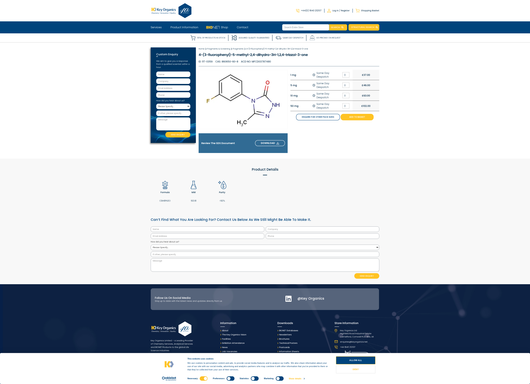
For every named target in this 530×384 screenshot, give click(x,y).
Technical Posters (288, 343)
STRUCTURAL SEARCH (362, 27)
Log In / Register (341, 10)
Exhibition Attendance (233, 343)
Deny (356, 369)
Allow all (355, 360)
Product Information (184, 27)
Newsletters (285, 334)
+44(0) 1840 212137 (311, 10)
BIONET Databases (288, 330)
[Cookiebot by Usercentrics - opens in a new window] (169, 379)
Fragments (238, 48)
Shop (224, 27)
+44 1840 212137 (347, 347)
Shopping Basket (370, 10)
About (225, 330)
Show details (295, 378)
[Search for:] (305, 27)
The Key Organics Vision (234, 334)
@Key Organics (310, 298)
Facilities (226, 338)
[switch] (230, 378)
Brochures (284, 338)
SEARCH (335, 27)
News (225, 347)
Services (156, 27)
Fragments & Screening (218, 48)
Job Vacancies (229, 351)
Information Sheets (289, 351)
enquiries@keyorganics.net (354, 341)
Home (202, 48)
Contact (242, 27)
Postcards (284, 347)
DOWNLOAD (268, 143)
